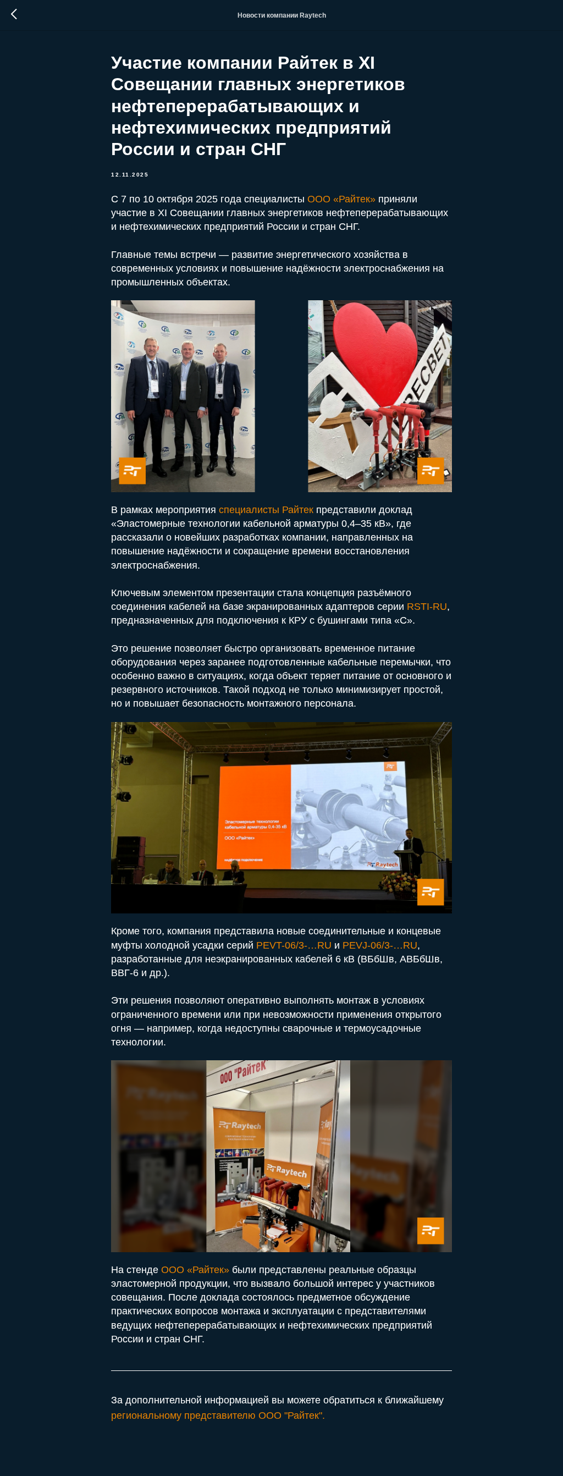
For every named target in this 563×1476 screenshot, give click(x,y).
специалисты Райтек (266, 509)
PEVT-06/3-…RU (295, 945)
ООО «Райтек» (341, 199)
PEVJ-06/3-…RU (380, 945)
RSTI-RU (427, 606)
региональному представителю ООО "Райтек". (218, 1415)
